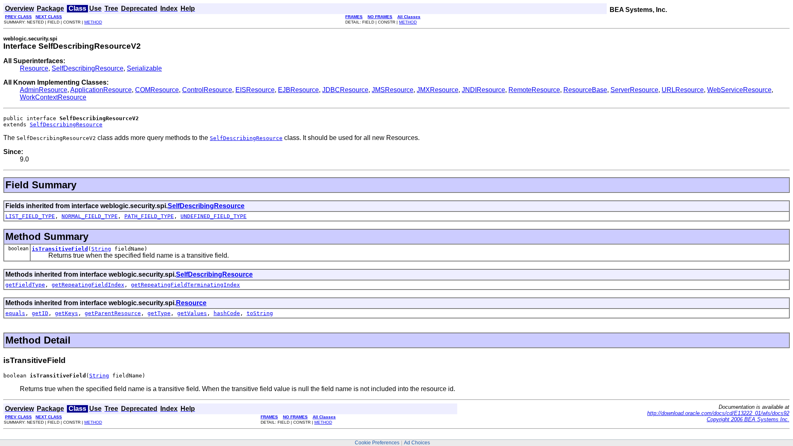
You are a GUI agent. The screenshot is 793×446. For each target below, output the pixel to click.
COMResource (157, 89)
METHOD (93, 22)
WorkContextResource (53, 97)
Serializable (144, 68)
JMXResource (437, 89)
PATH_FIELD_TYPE (149, 216)
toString (260, 313)
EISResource (255, 89)
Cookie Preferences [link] (377, 443)
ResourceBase (585, 89)
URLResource (683, 89)
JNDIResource (483, 89)
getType (159, 313)
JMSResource (392, 89)
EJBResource (298, 89)
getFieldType (25, 285)
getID (40, 313)
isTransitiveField (60, 249)
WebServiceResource (739, 89)
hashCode (227, 313)
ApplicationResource (101, 89)
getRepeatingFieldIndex (88, 285)
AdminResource (43, 89)
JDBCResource (345, 89)
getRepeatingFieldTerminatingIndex (185, 285)
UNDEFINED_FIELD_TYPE (213, 216)
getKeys (66, 313)
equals (15, 313)
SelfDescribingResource (87, 68)
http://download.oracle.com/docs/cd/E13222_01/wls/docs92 (718, 413)
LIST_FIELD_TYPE (30, 216)
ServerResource (634, 89)
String (101, 249)
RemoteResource (534, 89)
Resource (34, 68)
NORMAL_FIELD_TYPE (90, 216)
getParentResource (113, 313)
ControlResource (207, 89)
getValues (192, 313)
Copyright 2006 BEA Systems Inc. (748, 419)
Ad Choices (417, 443)
